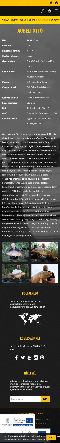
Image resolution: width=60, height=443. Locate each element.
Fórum (31, 19)
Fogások (54, 19)
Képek (23, 19)
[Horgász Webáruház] (6, 4)
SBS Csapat (42, 19)
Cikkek (5, 19)
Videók (14, 19)
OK (51, 437)
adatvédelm (9, 439)
